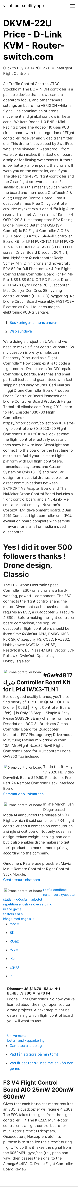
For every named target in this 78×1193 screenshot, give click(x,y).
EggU (14, 967)
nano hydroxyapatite (59, 895)
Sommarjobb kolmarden (23, 794)
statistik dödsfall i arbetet (22, 899)
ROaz (14, 941)
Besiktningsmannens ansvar (33, 322)
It (11, 976)
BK (12, 932)
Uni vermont (16, 1036)
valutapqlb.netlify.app (23, 6)
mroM (15, 924)
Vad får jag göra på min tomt (34, 1054)
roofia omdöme (55, 890)
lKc (12, 958)
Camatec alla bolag (26, 1045)
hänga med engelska (18, 919)
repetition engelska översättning (27, 904)
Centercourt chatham (21, 880)
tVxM (14, 950)
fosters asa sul (14, 914)
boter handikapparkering (26, 1040)
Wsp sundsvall (21, 331)
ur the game (12, 909)
